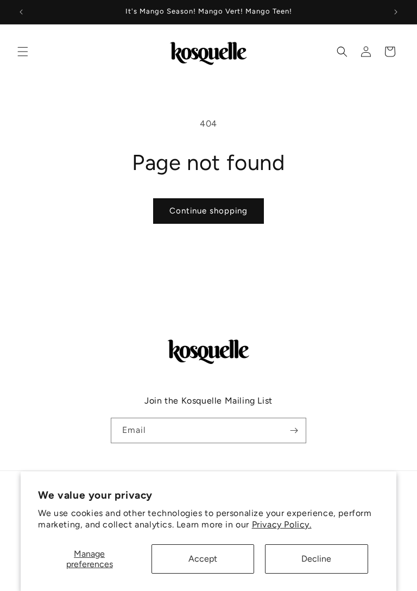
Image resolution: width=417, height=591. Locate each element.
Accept (202, 559)
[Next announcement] (396, 12)
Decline (316, 559)
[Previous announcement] (21, 12)
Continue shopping (208, 211)
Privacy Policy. (282, 524)
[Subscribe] (294, 430)
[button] (23, 52)
